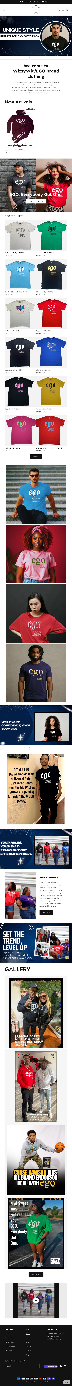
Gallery (28, 1342)
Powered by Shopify (45, 1382)
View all (36, 457)
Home (28, 1334)
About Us (28, 1346)
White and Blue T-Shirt (13, 331)
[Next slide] (38, 57)
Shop (27, 1338)
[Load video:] (36, 1300)
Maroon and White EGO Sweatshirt (17, 150)
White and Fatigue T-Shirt (14, 253)
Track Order (8, 1350)
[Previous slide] (30, 57)
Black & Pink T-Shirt (12, 409)
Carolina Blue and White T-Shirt (16, 292)
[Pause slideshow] (42, 57)
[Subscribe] (37, 1366)
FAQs (27, 1355)
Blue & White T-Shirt (43, 370)
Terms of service (10, 1346)
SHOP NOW (46, 912)
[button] (4, 10)
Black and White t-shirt (13, 370)
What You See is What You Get (33, 1382)
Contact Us (29, 1350)
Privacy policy (9, 1338)
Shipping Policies (10, 1342)
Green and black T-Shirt (45, 253)
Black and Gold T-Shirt (44, 292)
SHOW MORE (36, 1275)
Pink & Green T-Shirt (12, 448)
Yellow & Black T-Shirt (44, 409)
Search (7, 1334)
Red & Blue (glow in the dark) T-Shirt (49, 448)
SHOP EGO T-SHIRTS (36, 201)
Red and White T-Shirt (44, 331)
